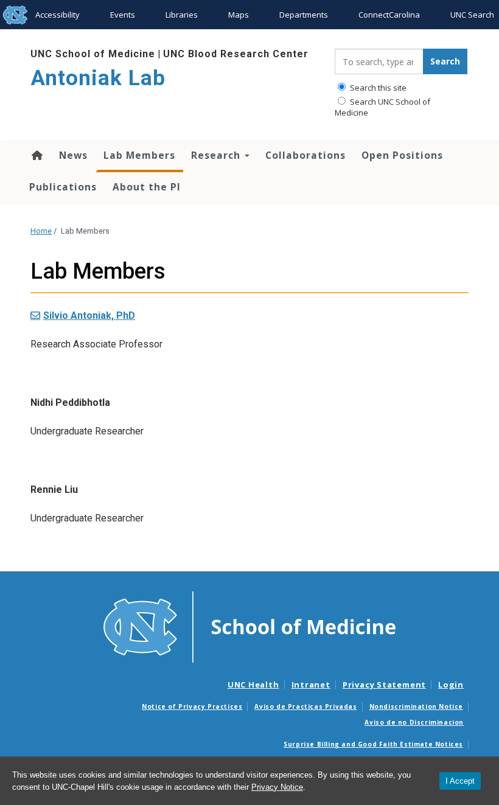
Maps (238, 14)
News (73, 155)
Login (451, 684)
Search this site (377, 87)
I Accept (460, 781)
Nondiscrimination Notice (416, 706)
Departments (303, 14)
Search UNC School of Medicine (382, 107)
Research (217, 155)
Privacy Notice (277, 787)
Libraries (182, 14)
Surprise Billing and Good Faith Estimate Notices (373, 744)
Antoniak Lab (98, 78)
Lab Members (139, 155)
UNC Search (472, 14)
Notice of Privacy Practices (192, 706)
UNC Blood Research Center (236, 54)
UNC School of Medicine (92, 54)
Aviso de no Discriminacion (414, 722)
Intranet (310, 684)
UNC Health (253, 684)
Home (36, 155)
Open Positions (402, 155)
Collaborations (305, 155)
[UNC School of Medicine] (249, 626)
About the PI (147, 186)
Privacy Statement (384, 684)
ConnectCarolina (389, 14)
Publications (63, 186)
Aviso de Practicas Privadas (305, 706)
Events (122, 14)
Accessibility (57, 14)
